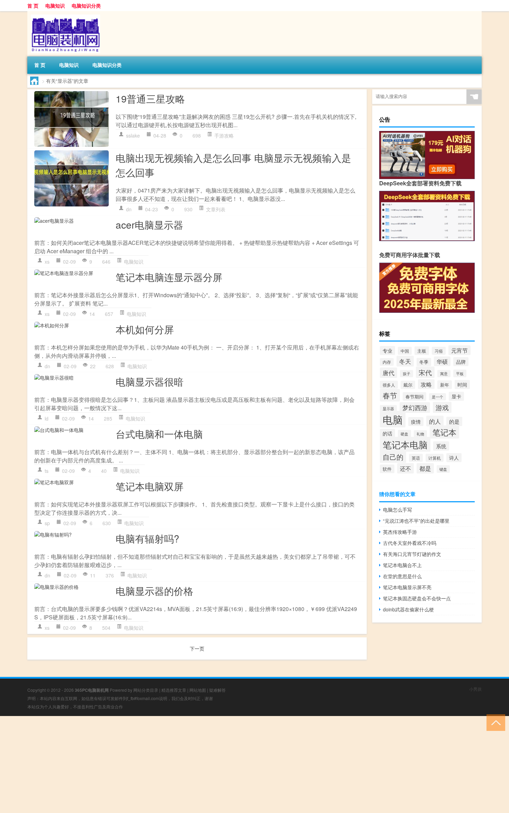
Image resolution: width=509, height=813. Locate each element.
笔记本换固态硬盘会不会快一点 (417, 598)
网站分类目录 (145, 690)
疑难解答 (217, 690)
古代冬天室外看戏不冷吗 (409, 542)
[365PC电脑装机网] (63, 13)
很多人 (389, 385)
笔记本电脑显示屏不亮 (407, 587)
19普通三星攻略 (150, 98)
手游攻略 (224, 135)
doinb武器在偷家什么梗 (408, 609)
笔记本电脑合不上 (402, 565)
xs (47, 261)
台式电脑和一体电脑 (159, 434)
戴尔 (407, 385)
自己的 (393, 456)
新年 (444, 384)
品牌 (461, 361)
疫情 (416, 421)
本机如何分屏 (145, 329)
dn (129, 209)
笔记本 (444, 432)
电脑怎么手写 (397, 509)
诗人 (454, 457)
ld (46, 418)
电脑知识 (55, 5)
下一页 (197, 648)
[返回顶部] (494, 722)
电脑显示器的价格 (154, 591)
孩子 (406, 373)
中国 (405, 351)
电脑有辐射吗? (147, 538)
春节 (390, 395)
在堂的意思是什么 (402, 576)
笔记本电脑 (405, 444)
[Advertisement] (208, 764)
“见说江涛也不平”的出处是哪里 (416, 520)
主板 (421, 350)
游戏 (442, 407)
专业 (387, 350)
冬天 (405, 361)
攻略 (426, 384)
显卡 (456, 396)
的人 (435, 421)
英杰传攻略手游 (400, 531)
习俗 (439, 351)
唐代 (388, 373)
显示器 (388, 408)
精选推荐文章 (173, 690)
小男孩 (475, 689)
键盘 (443, 469)
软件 (387, 469)
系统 (441, 446)
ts (46, 470)
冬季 (423, 362)
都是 (425, 468)
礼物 (420, 433)
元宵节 (459, 350)
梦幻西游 (414, 407)
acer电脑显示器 (149, 224)
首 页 (32, 5)
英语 (416, 458)
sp (47, 523)
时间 (462, 384)
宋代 (425, 372)
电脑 (393, 419)
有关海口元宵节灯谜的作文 (412, 553)
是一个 (437, 396)
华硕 (442, 361)
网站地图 (197, 690)
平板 (460, 373)
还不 (405, 468)
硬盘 (404, 433)
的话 (387, 433)
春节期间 (414, 396)
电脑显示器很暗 (150, 381)
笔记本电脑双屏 (150, 486)
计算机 (434, 458)
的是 (454, 421)
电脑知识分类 (86, 5)
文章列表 (215, 209)
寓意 (444, 373)
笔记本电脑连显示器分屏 (169, 277)
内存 (387, 362)
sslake (133, 135)
